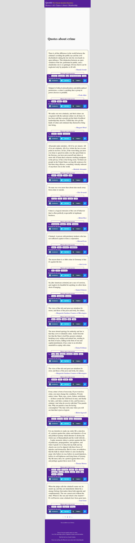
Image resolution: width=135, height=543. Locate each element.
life (76, 470)
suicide (70, 199)
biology (73, 507)
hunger (54, 199)
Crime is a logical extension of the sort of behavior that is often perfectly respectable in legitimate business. (66, 212)
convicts (68, 296)
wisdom (73, 537)
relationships (80, 534)
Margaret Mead (81, 127)
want (75, 199)
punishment (77, 419)
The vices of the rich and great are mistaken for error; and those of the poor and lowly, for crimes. (66, 369)
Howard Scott (82, 241)
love (53, 534)
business (75, 224)
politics (54, 134)
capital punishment (57, 356)
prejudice (61, 76)
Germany (64, 270)
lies (82, 472)
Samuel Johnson (81, 290)
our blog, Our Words (61, 540)
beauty (72, 534)
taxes (81, 354)
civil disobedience (75, 76)
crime (84, 76)
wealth (64, 319)
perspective (55, 224)
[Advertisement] (67, 21)
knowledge (59, 534)
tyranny (60, 474)
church (61, 472)
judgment (66, 507)
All (53, 5)
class (74, 319)
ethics (59, 101)
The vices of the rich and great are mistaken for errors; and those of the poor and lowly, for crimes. (66, 309)
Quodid (48, 2)
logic (71, 419)
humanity (64, 470)
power (54, 101)
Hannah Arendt (81, 69)
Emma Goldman (81, 348)
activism (54, 76)
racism (54, 474)
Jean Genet (83, 500)
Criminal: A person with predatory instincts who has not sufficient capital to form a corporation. (67, 237)
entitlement (73, 247)
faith (78, 472)
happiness (68, 534)
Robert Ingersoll (81, 412)
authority (69, 354)
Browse (48, 5)
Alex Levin (83, 264)
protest (72, 472)
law (67, 76)
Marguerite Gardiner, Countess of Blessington (71, 313)
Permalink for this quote (54, 78)
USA (70, 175)
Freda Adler (83, 95)
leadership (66, 134)
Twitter (72, 522)
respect (63, 224)
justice (54, 175)
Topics (58, 5)
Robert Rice (83, 218)
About (64, 5)
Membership (72, 5)
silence (81, 470)
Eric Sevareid (82, 192)
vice (69, 319)
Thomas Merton (81, 463)
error (53, 319)
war (53, 354)
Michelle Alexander (80, 169)
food (65, 199)
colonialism (60, 296)
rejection (54, 472)
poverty (54, 379)
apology (62, 354)
